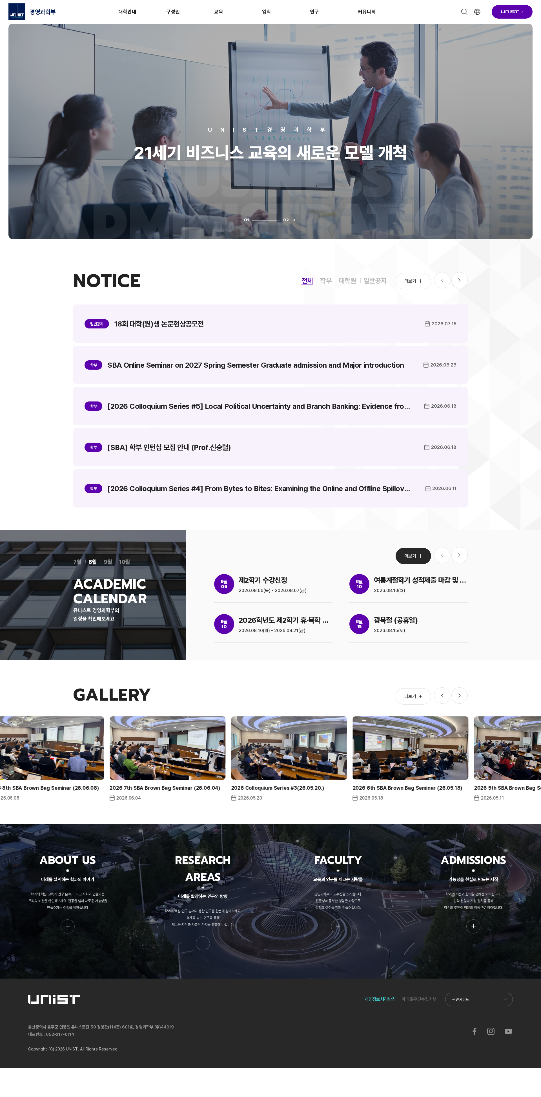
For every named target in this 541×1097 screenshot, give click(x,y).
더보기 (410, 281)
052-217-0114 (60, 1034)
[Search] (464, 12)
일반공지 (375, 280)
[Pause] (294, 220)
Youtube (508, 1031)
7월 (77, 561)
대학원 (347, 280)
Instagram (491, 1031)
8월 (92, 561)
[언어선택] (477, 12)
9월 (108, 561)
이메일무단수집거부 (419, 999)
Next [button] (459, 280)
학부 (326, 280)
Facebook (474, 1031)
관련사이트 (460, 999)
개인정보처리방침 (380, 999)
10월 (124, 561)
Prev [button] (442, 695)
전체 (307, 280)
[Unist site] (512, 12)
